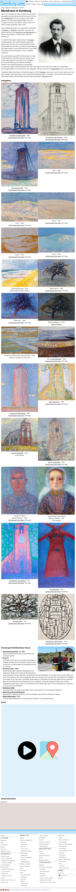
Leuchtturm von (24, 32)
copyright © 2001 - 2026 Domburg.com (40, 889)
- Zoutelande (62, 848)
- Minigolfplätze (24, 862)
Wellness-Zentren (25, 864)
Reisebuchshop (44, 860)
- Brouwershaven (44, 871)
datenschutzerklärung (26, 889)
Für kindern (4, 845)
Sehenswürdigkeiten (26, 840)
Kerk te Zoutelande (17, 453)
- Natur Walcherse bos (65, 850)
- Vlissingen (61, 855)
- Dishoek (61, 853)
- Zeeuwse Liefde (6, 875)
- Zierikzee (42, 875)
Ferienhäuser (4, 867)
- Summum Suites (6, 862)
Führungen (23, 870)
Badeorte (3, 840)
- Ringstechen (43, 846)
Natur (21, 868)
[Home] (26, 1)
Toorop (41, 840)
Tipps (2, 842)
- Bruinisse (42, 873)
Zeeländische (9, 18)
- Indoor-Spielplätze (26, 857)
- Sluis (60, 863)
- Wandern (23, 879)
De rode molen (54, 589)
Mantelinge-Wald (8, 688)
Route (41, 851)
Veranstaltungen (66, 1)
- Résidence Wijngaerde (8, 860)
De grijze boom (17, 621)
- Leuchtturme (24, 849)
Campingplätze (5, 865)
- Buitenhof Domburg (7, 869)
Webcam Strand (5, 851)
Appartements (5, 856)
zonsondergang (56, 359)
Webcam (37, 1)
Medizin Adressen (44, 855)
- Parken (41, 853)
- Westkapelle (62, 846)
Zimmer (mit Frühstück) (8, 880)
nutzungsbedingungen (15, 889)
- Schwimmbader (25, 875)
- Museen (23, 842)
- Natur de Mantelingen (65, 844)
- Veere (60, 837)
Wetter (39, 4)
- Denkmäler (23, 844)
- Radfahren (23, 877)
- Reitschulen (24, 883)
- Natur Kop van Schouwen (47, 882)
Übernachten (44, 1)
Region (34, 4)
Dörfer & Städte (24, 866)
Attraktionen (23, 853)
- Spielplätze (24, 855)
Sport (21, 872)
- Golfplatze (23, 885)
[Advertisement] (38, 816)
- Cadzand (61, 866)
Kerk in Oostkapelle (54, 462)
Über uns (61, 873)
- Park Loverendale (6, 858)
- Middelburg (62, 857)
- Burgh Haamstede (45, 880)
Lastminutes (4, 882)
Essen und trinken (44, 842)
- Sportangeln (43, 835)
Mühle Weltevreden (9, 696)
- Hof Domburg (5, 871)
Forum (41, 857)
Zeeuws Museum (56, 324)
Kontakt (60, 878)
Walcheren (61, 835)
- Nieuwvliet (61, 861)
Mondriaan (42, 837)
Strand (51, 1)
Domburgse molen (17, 188)
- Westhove (4, 873)
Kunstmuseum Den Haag (16, 137)
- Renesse (42, 869)
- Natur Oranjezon (63, 840)
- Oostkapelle (62, 842)
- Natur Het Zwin (63, 868)
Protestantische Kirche (10, 651)
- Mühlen (22, 846)
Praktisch (28, 4)
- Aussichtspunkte (25, 851)
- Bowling (23, 859)
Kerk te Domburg (54, 402)
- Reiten (22, 881)
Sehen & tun (57, 1)
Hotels (3, 878)
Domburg (31, 1)
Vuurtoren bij (17, 135)
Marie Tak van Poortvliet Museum (14, 692)
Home (2, 835)
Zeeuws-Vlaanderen (64, 859)
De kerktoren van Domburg (54, 137)
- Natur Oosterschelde (46, 878)
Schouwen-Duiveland (45, 867)
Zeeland (41, 865)
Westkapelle (55, 69)
